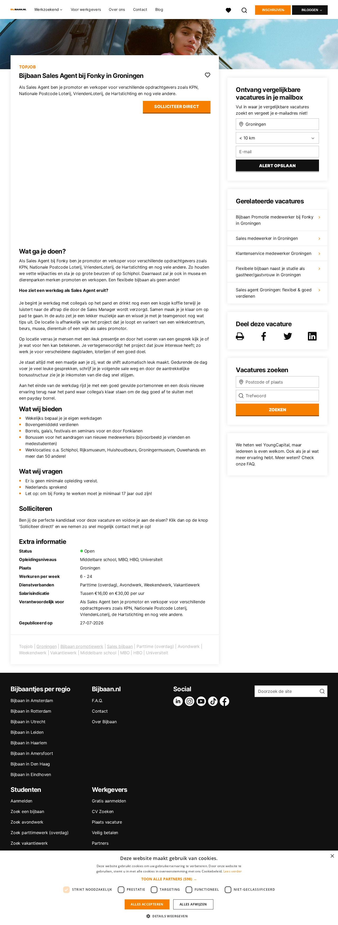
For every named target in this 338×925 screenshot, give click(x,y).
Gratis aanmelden (109, 800)
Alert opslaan (277, 165)
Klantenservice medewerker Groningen (273, 253)
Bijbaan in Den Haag (30, 764)
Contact (140, 9)
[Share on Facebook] (264, 336)
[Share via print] (241, 336)
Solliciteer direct (176, 106)
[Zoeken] (244, 9)
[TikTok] (214, 701)
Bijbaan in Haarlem (29, 742)
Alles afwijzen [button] (193, 904)
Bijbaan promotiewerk (81, 646)
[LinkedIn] (179, 701)
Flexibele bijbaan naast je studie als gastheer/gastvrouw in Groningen (270, 271)
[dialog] (169, 888)
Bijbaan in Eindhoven (31, 774)
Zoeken (277, 409)
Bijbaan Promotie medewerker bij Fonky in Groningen (274, 220)
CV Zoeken (103, 811)
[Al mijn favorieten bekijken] (228, 9)
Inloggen (310, 10)
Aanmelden (21, 800)
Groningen (46, 646)
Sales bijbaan (120, 646)
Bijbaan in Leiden (27, 732)
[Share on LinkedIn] (313, 336)
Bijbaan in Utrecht (28, 721)
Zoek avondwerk (27, 822)
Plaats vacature (107, 822)
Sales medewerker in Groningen (267, 238)
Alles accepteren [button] (147, 904)
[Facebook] (225, 701)
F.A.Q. (97, 700)
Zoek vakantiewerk (29, 843)
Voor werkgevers (86, 9)
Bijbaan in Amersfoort (32, 753)
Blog (159, 9)
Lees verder (232, 871)
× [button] (332, 856)
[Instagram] (190, 701)
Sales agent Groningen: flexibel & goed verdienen (273, 293)
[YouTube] (202, 701)
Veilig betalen (105, 832)
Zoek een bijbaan (27, 811)
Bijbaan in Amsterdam (32, 700)
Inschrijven (273, 10)
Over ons (117, 9)
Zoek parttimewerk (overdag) (40, 832)
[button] (169, 879)
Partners (100, 843)
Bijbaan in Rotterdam (31, 711)
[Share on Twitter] (289, 336)
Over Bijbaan (104, 721)
